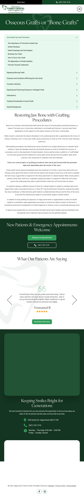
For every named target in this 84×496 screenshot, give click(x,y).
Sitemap (51, 486)
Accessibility (71, 486)
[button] (79, 9)
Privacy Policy (60, 486)
